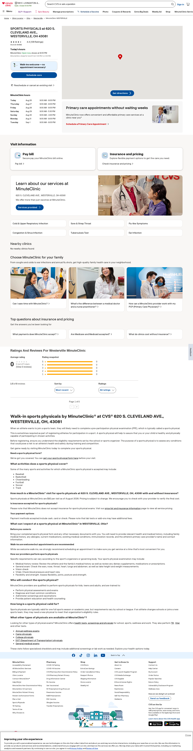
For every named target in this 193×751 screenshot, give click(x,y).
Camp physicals (24, 634)
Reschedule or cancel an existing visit (33, 85)
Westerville (38, 18)
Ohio (28, 18)
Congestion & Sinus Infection (27, 232)
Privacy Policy (76, 748)
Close (188, 735)
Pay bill (18, 163)
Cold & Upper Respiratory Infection (30, 223)
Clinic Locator (17, 18)
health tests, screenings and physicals (93, 623)
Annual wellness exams (27, 631)
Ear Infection (135, 232)
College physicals (24, 637)
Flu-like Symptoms (138, 223)
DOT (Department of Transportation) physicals (39, 640)
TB (172, 623)
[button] (122, 60)
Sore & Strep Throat (81, 223)
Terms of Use (92, 748)
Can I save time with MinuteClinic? (30, 303)
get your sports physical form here (60, 458)
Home (6, 18)
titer (177, 623)
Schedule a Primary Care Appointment (86, 124)
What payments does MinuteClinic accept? (34, 334)
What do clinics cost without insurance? (149, 334)
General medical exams (27, 643)
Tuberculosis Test (80, 232)
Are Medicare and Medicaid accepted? (90, 334)
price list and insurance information (123, 508)
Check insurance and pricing (116, 163)
